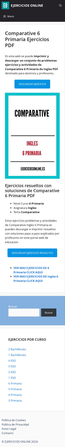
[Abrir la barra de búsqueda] (60, 5)
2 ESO (12, 372)
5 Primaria (15, 389)
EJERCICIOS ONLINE (27, 5)
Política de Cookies (14, 420)
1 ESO (12, 378)
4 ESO (12, 360)
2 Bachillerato (17, 349)
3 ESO (12, 366)
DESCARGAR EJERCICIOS (32, 84)
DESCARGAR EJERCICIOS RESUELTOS (32, 253)
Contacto (7, 433)
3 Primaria (15, 400)
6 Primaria (15, 383)
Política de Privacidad (15, 424)
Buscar (12, 306)
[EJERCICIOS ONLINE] (5, 5)
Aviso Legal (9, 429)
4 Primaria (15, 395)
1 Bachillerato (17, 355)
